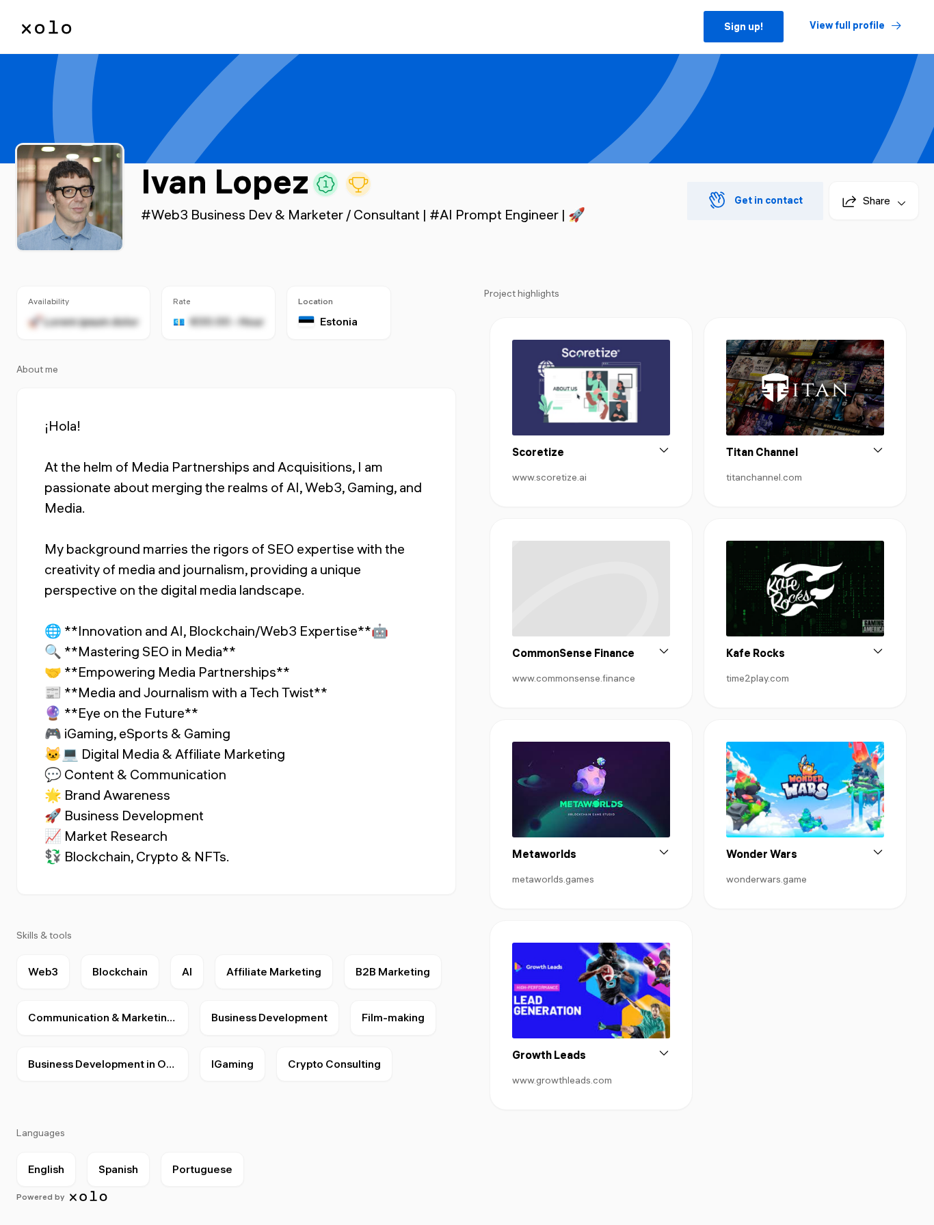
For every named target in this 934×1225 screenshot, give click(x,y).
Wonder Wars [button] (761, 854)
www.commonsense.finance (573, 678)
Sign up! (743, 27)
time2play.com (757, 678)
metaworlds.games (553, 879)
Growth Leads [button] (549, 1055)
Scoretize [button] (538, 452)
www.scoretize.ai (549, 477)
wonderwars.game (766, 879)
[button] (868, 201)
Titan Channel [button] (762, 452)
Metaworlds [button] (544, 854)
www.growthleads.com (562, 1080)
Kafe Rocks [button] (755, 653)
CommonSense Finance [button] (573, 653)
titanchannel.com (764, 477)
